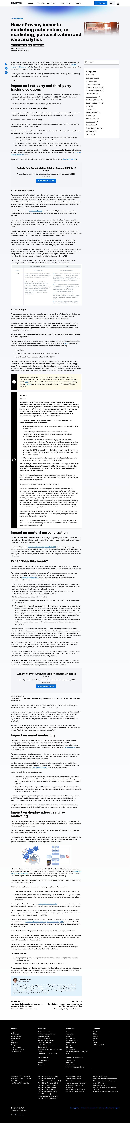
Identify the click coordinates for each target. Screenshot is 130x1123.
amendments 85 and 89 (30, 578)
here (66, 343)
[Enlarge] (68, 847)
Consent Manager (91, 84)
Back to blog (18, 19)
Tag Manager (90, 131)
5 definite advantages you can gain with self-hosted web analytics (65, 1005)
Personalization (90, 122)
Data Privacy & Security (93, 100)
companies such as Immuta (47, 904)
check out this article (69, 159)
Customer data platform (93, 90)
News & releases (38, 45)
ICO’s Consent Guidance (39, 768)
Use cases (89, 134)
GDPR (29, 45)
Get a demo (101, 3)
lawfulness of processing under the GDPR (42, 547)
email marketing (70, 747)
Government (90, 109)
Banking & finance (91, 78)
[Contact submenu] (82, 3)
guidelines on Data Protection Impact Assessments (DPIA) (44, 922)
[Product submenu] (33, 3)
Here (26, 382)
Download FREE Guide (46, 181)
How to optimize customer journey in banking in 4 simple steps (26, 1005)
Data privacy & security (19, 45)
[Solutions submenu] (44, 3)
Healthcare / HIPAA (91, 112)
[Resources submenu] (56, 3)
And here (29, 384)
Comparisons (90, 81)
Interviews (89, 115)
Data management (91, 97)
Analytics (88, 75)
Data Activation (90, 93)
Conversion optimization (93, 87)
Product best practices (93, 128)
